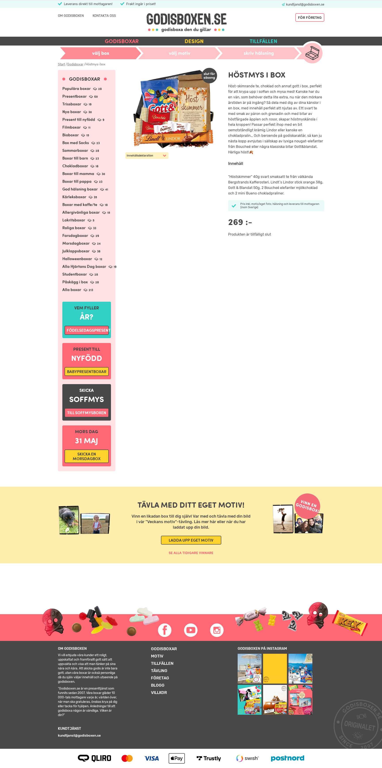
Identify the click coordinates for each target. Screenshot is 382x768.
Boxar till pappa (82, 181)
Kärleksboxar (79, 196)
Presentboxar (80, 96)
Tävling (159, 670)
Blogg (157, 685)
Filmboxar (76, 127)
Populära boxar (82, 88)
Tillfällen (263, 41)
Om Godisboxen (71, 16)
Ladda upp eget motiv (191, 540)
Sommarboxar (80, 150)
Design (194, 41)
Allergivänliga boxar (86, 212)
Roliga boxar (79, 227)
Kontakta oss (104, 16)
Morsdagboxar (81, 243)
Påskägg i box (80, 281)
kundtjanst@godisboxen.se (304, 4)
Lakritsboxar (78, 220)
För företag (310, 17)
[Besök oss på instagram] (217, 630)
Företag (160, 678)
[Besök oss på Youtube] (191, 630)
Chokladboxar (80, 165)
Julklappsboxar (81, 250)
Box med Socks (81, 142)
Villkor (159, 692)
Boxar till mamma (83, 173)
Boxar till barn (80, 158)
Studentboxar (80, 274)
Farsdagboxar (80, 235)
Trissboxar (77, 104)
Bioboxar (75, 134)
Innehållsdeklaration (140, 155)
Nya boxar (77, 111)
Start (61, 64)
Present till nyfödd (83, 119)
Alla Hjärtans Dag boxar (89, 266)
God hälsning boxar (85, 189)
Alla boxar (77, 289)
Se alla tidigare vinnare (191, 553)
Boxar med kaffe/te (85, 204)
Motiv (157, 656)
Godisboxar (122, 41)
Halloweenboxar (82, 258)
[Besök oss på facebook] (165, 630)
